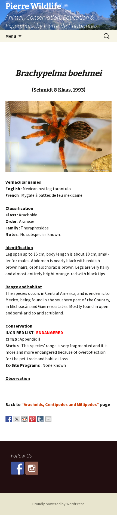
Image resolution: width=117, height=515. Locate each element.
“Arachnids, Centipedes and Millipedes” (60, 404)
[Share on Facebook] (8, 419)
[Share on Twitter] (16, 419)
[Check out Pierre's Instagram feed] (31, 468)
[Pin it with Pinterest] (32, 419)
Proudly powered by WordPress (58, 503)
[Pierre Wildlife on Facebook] (17, 468)
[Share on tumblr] (40, 419)
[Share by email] (48, 419)
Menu (10, 36)
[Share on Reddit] (24, 419)
